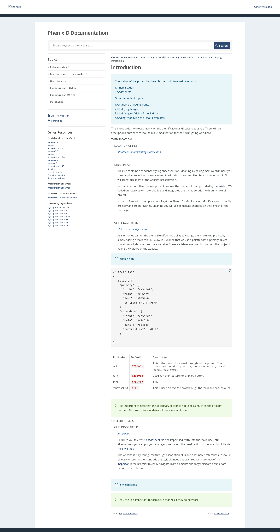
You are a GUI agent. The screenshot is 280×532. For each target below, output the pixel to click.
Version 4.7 (53, 160)
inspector (123, 464)
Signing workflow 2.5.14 (59, 210)
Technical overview (57, 175)
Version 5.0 (53, 151)
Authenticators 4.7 (56, 166)
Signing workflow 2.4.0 (183, 57)
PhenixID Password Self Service (62, 197)
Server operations (56, 178)
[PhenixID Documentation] (14, 7)
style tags (128, 448)
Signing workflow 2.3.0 (58, 222)
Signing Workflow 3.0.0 (58, 207)
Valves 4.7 (52, 163)
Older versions (263, 7)
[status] (171, 99)
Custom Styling (222, 513)
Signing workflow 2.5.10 (59, 216)
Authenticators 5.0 (56, 157)
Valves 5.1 (52, 145)
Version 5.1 (53, 142)
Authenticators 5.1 (56, 148)
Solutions (52, 169)
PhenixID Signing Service (59, 187)
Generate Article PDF (60, 115)
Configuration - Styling (210, 57)
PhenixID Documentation (124, 57)
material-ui (220, 186)
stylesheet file (156, 440)
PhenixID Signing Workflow (155, 57)
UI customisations (56, 172)
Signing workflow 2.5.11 (59, 213)
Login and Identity (128, 513)
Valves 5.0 (52, 154)
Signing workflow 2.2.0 (58, 225)
